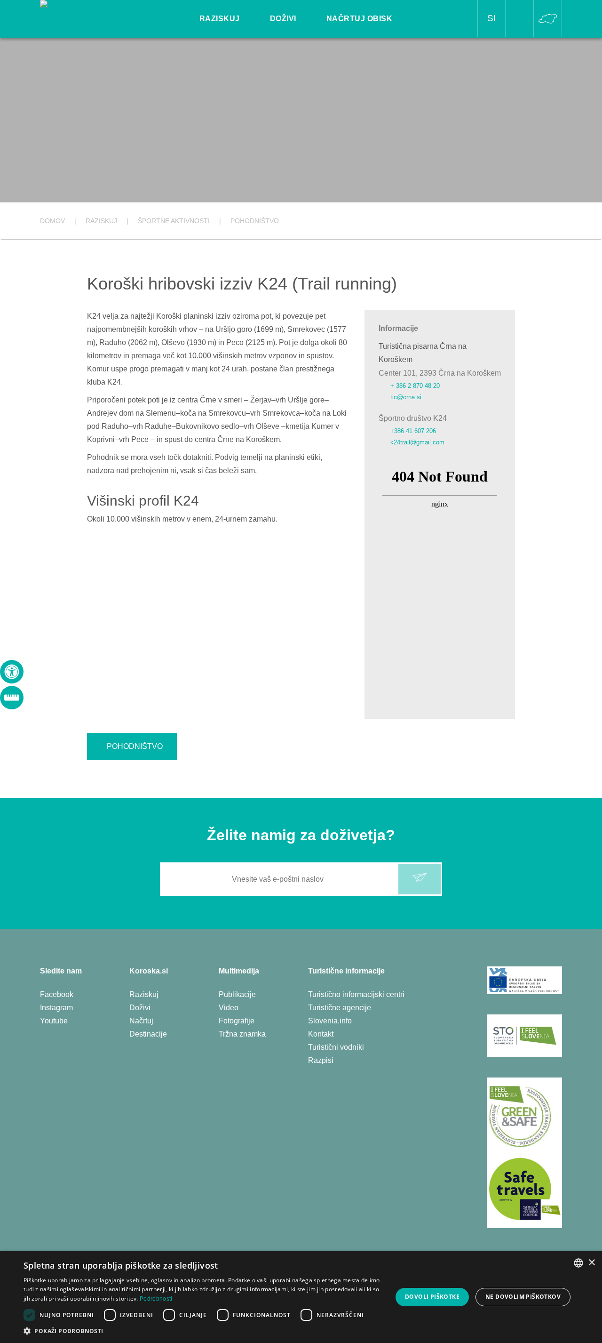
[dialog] (301, 1297)
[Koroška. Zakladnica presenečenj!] (92, 12)
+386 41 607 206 (413, 430)
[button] (202, 1331)
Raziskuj (143, 994)
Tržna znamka (242, 1034)
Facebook (56, 994)
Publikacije (237, 994)
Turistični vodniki (336, 1047)
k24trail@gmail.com (417, 442)
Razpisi (320, 1060)
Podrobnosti (156, 1298)
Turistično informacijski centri (356, 994)
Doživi (139, 1008)
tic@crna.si (405, 397)
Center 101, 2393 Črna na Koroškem (440, 373)
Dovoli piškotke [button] (432, 1297)
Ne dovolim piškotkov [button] (523, 1297)
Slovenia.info (330, 1021)
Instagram (56, 1008)
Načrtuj (141, 1021)
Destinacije (148, 1034)
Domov (52, 220)
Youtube (54, 1021)
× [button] (591, 1262)
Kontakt (320, 1034)
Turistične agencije (339, 1008)
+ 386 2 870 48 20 (415, 385)
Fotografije (236, 1021)
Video (228, 1008)
